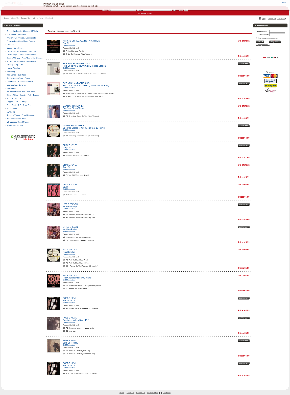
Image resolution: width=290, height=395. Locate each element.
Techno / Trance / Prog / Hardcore (21, 115)
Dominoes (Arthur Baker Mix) (76, 320)
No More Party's (70, 206)
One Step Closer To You (74, 108)
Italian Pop (11, 71)
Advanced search (145, 13)
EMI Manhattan (69, 45)
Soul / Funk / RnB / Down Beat (19, 105)
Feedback (49, 18)
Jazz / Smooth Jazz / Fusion (18, 78)
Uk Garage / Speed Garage (18, 122)
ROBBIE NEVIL (70, 298)
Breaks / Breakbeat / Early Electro (21, 41)
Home (6, 18)
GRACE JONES (70, 145)
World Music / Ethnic (15, 125)
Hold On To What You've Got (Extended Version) (84, 66)
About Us (14, 18)
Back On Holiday (70, 343)
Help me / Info (37, 18)
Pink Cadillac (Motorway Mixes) (77, 278)
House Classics (13, 68)
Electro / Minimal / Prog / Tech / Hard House (24, 58)
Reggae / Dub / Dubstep (17, 102)
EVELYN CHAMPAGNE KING (76, 63)
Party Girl (67, 147)
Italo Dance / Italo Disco (16, 75)
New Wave (11, 88)
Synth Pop (11, 112)
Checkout (281, 18)
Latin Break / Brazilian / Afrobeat (20, 82)
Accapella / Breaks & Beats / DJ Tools (22, 31)
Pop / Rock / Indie (14, 98)
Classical (10, 45)
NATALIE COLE (70, 250)
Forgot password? (263, 45)
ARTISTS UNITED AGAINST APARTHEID (81, 41)
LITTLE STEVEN (70, 204)
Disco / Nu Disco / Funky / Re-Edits (21, 51)
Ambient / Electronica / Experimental (21, 38)
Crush (65, 187)
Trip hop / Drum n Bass (16, 119)
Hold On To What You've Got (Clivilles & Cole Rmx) (86, 85)
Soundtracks (12, 108)
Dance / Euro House (15, 48)
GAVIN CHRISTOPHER (73, 106)
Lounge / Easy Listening (16, 85)
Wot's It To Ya (69, 300)
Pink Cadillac (69, 252)
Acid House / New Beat (16, 34)
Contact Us (25, 18)
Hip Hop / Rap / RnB (15, 65)
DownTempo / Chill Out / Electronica (21, 55)
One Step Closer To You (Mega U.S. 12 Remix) (84, 128)
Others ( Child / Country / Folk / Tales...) (23, 95)
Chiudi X (284, 3)
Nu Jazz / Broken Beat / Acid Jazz (21, 92)
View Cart (272, 18)
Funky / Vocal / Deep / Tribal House (21, 61)
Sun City (66, 43)
